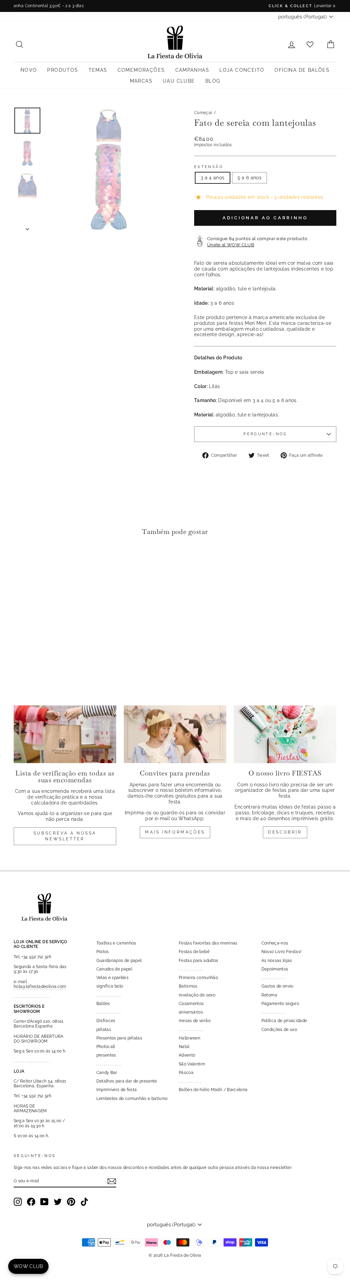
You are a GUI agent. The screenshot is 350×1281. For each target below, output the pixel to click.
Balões (103, 1003)
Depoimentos (274, 969)
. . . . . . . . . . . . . (108, 995)
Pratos (102, 951)
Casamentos (191, 1003)
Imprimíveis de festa (116, 1089)
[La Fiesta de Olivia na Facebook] (31, 1202)
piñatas (103, 1029)
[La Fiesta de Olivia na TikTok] (84, 1202)
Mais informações (175, 832)
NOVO (29, 70)
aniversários (191, 1012)
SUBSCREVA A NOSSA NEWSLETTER (64, 836)
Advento (187, 1055)
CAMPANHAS (192, 70)
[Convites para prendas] (175, 734)
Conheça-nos (274, 943)
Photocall (105, 1046)
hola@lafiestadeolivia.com (40, 986)
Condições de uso (279, 1029)
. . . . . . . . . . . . (190, 1081)
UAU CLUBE (179, 81)
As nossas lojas (276, 960)
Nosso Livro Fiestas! (281, 951)
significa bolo (109, 986)
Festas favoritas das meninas (208, 943)
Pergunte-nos (265, 433)
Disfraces (106, 1020)
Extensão (208, 167)
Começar (203, 112)
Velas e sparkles (112, 977)
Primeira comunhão (198, 977)
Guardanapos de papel (119, 960)
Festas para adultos (198, 960)
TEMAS (98, 70)
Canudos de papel (114, 969)
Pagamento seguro (280, 1003)
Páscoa (186, 1072)
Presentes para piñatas (119, 1038)
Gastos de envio (277, 986)
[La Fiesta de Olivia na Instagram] (18, 1202)
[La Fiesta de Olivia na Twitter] (58, 1202)
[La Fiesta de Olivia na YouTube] (44, 1202)
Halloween (189, 1038)
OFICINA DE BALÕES (301, 70)
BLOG (212, 81)
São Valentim (192, 1064)
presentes (106, 1055)
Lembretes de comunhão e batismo (132, 1098)
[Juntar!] (111, 1181)
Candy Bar (106, 1072)
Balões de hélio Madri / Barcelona (213, 1089)
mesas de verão (195, 1020)
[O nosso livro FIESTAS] (285, 734)
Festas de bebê (194, 951)
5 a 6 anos (250, 177)
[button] (21, 561)
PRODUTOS (62, 70)
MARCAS (141, 81)
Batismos (188, 986)
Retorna (269, 995)
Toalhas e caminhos (116, 943)
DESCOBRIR (285, 832)
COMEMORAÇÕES (141, 70)
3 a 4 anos (213, 177)
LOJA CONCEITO (241, 70)
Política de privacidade (284, 1020)
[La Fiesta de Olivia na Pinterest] (71, 1202)
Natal (184, 1046)
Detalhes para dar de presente (126, 1081)
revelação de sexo (197, 995)
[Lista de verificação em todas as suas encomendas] (65, 734)
